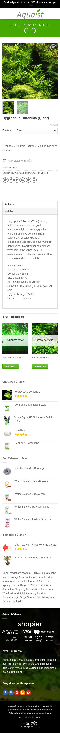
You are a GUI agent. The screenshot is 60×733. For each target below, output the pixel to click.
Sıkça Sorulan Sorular (32, 597)
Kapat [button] (30, 5)
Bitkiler (14, 25)
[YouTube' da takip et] (28, 692)
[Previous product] (33, 30)
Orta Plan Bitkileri (39, 173)
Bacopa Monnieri (40, 358)
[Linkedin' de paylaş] (34, 180)
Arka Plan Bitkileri (37, 25)
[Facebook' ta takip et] (5, 692)
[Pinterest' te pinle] (28, 180)
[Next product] (26, 30)
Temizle (54, 125)
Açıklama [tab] (9, 204)
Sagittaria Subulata (12, 358)
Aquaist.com (14, 706)
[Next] (52, 70)
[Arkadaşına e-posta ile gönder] (22, 180)
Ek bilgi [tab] (9, 211)
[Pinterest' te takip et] (17, 692)
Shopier (27, 713)
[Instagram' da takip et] (11, 692)
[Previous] (7, 70)
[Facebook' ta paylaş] (11, 180)
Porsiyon (6, 130)
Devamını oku (11, 366)
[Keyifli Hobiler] (30, 13)
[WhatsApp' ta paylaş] (5, 180)
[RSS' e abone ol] (22, 692)
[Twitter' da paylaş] (17, 180)
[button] (4, 14)
